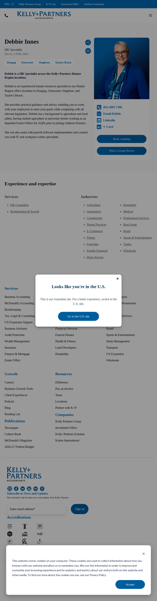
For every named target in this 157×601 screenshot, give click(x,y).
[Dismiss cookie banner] (143, 553)
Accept (130, 584)
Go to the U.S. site (78, 316)
